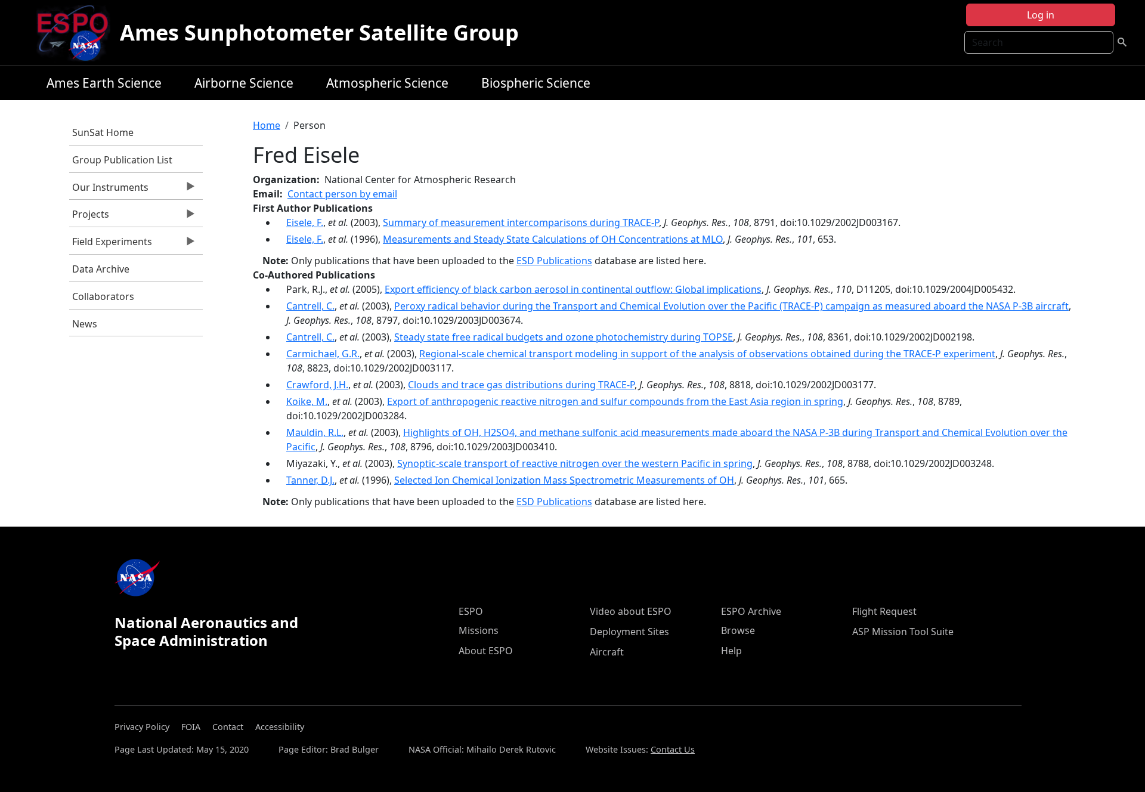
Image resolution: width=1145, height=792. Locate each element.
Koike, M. (306, 401)
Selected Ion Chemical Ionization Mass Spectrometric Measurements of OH (564, 480)
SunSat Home (103, 132)
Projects (89, 217)
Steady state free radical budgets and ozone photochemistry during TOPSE (563, 337)
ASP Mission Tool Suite (903, 631)
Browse (738, 630)
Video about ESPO (630, 611)
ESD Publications (554, 260)
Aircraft (607, 651)
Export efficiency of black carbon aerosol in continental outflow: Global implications (573, 289)
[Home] (77, 33)
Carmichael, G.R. (323, 353)
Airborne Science (243, 83)
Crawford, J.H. (317, 384)
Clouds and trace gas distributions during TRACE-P (521, 384)
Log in (1040, 14)
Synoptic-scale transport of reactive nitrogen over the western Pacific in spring (575, 463)
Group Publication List (122, 159)
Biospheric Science (535, 83)
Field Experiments (110, 244)
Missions (479, 630)
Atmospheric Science (387, 83)
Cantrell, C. (310, 306)
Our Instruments (108, 190)
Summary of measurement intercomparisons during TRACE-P (521, 222)
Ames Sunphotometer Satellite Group (319, 32)
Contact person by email (342, 193)
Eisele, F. (304, 222)
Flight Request (884, 611)
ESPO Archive (751, 611)
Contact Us (673, 749)
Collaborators (103, 296)
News (84, 323)
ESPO (471, 611)
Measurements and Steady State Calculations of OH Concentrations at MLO (553, 239)
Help (731, 650)
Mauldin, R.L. (315, 432)
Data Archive (100, 269)
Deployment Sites (629, 631)
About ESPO (486, 650)
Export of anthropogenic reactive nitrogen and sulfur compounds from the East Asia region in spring (615, 401)
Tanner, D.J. (310, 480)
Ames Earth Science (104, 83)
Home (266, 125)
